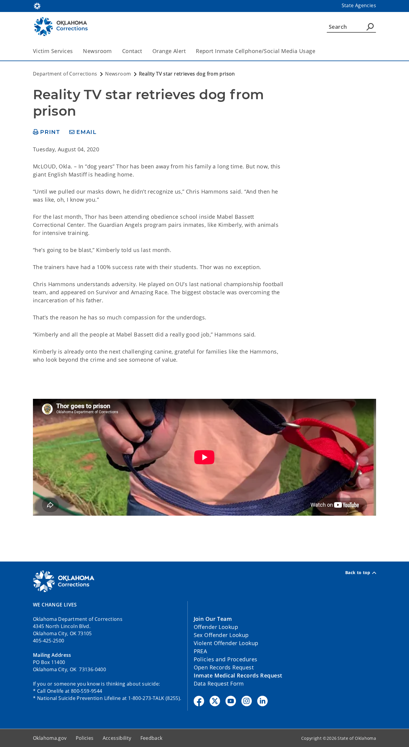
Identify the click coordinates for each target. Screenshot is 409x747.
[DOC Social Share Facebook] (199, 701)
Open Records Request (224, 667)
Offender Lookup (216, 626)
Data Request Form (219, 683)
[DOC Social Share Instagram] (246, 701)
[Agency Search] (370, 27)
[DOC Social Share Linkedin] (262, 701)
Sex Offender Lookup (221, 635)
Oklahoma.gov (50, 738)
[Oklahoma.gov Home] (37, 5)
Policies (85, 738)
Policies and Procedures (225, 659)
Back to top (357, 573)
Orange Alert (169, 51)
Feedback (151, 738)
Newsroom (97, 51)
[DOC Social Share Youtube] (230, 701)
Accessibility (117, 738)
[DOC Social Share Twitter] (215, 701)
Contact (132, 51)
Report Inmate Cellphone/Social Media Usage (255, 51)
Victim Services (53, 51)
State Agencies (359, 5)
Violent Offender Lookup (226, 643)
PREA (200, 651)
